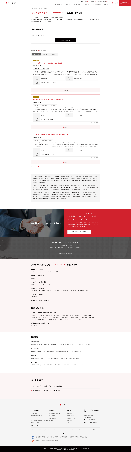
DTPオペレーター (47, 317)
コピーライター (56, 317)
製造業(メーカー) (35, 278)
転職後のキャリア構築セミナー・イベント (82, 364)
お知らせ (33, 429)
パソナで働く (92, 1)
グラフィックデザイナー (75, 315)
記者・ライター (65, 317)
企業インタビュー (53, 418)
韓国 (57, 271)
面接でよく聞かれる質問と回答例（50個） (70, 358)
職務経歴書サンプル (71, 418)
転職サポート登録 (35, 422)
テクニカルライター (75, 317)
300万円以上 (42, 290)
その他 (79, 319)
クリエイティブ (34, 325)
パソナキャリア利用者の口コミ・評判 (39, 420)
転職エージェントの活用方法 (84, 344)
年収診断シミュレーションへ (65, 253)
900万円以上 (88, 290)
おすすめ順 (36, 54)
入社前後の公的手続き (36, 364)
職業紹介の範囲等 (57, 429)
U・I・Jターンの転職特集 (89, 419)
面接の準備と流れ (35, 358)
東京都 (32, 271)
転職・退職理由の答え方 (53, 358)
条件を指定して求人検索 (54, 413)
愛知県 (38, 271)
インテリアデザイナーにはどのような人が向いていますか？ (47, 390)
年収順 (53, 54)
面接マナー (43, 358)
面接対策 (33, 355)
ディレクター (57, 315)
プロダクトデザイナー (36, 317)
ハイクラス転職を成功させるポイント (67, 344)
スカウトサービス (35, 425)
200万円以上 (34, 290)
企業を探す (68, 4)
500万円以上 (57, 290)
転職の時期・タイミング (36, 344)
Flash (32, 302)
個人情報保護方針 (47, 429)
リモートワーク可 (40, 284)
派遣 (86, 1)
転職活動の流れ (70, 413)
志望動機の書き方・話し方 (62, 351)
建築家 (76, 180)
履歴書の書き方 (50, 351)
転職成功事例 (70, 420)
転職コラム (69, 422)
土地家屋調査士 (34, 296)
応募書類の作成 (35, 348)
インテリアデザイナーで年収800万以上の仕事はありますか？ (47, 386)
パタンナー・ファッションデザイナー (67, 319)
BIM (70, 187)
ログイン (106, 4)
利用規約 (39, 429)
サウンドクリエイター (52, 319)
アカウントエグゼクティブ (46, 315)
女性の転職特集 (87, 417)
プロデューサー (34, 315)
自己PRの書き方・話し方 (75, 351)
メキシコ (44, 271)
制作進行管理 (65, 315)
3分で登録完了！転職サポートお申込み (125, 3)
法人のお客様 (92, 429)
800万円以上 (81, 290)
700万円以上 (73, 290)
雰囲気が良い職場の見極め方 (64, 364)
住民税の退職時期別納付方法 (49, 364)
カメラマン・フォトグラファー (38, 319)
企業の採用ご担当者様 (102, 1)
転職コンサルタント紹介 (36, 415)
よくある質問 (98, 4)
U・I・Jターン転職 (79, 1)
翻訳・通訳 (91, 317)
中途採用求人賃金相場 (82, 429)
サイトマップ (66, 429)
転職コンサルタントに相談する (79, 231)
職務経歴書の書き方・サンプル (38, 351)
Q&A (32, 418)
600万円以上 (65, 290)
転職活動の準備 (35, 342)
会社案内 (73, 429)
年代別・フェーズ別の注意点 (50, 344)
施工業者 (81, 180)
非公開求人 (94, 224)
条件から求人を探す (58, 4)
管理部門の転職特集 (88, 415)
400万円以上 (49, 290)
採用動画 (51, 420)
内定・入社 (34, 362)
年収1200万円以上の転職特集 (90, 422)
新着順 (45, 54)
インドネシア (51, 271)
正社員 (32, 284)
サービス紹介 (34, 413)
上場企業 (48, 284)
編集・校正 (84, 317)
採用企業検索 (52, 415)
